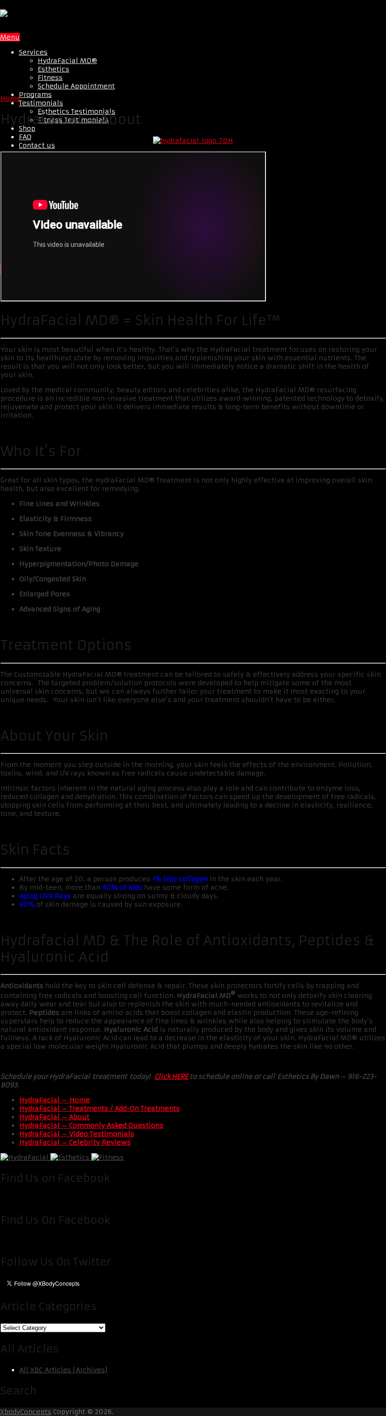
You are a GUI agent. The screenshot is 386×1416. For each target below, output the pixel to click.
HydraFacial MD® (67, 60)
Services (33, 52)
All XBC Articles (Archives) (63, 1370)
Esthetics (53, 69)
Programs (35, 94)
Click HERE (171, 1076)
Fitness (50, 77)
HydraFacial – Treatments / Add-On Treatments (99, 1108)
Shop (27, 128)
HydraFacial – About (54, 1117)
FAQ (25, 137)
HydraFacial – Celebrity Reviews (75, 1142)
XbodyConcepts (25, 1412)
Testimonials (41, 103)
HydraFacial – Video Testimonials (76, 1134)
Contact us (37, 145)
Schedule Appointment (76, 86)
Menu (10, 37)
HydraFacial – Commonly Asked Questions (91, 1125)
